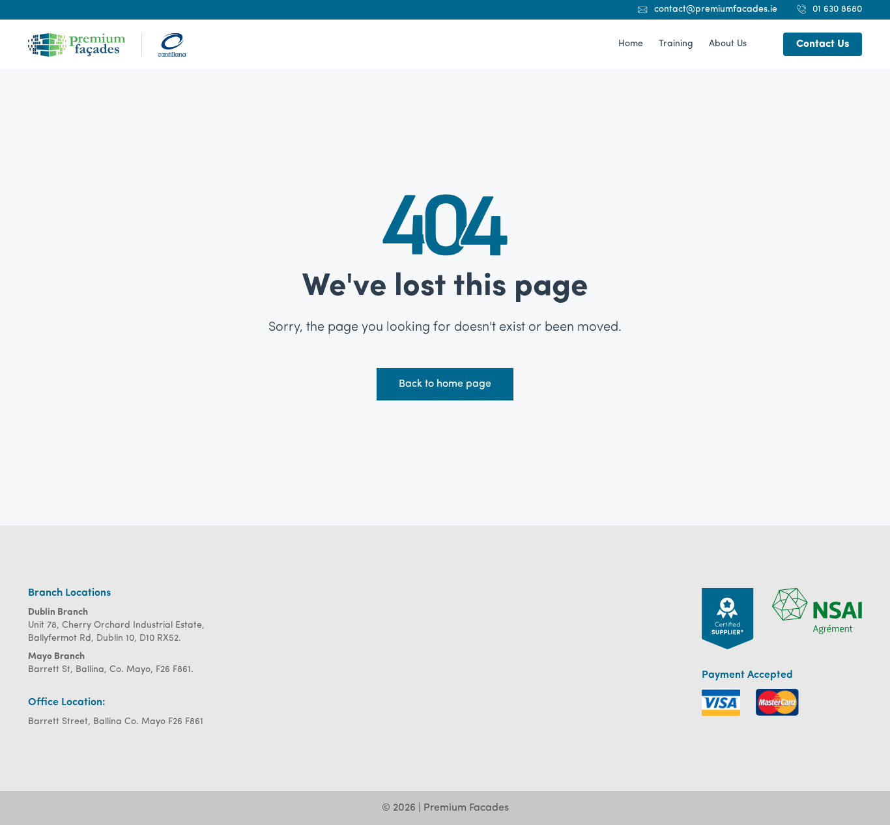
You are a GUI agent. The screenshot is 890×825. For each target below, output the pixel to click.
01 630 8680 (837, 9)
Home (630, 44)
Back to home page (445, 384)
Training (676, 44)
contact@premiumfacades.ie (715, 9)
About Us (728, 44)
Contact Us (822, 44)
